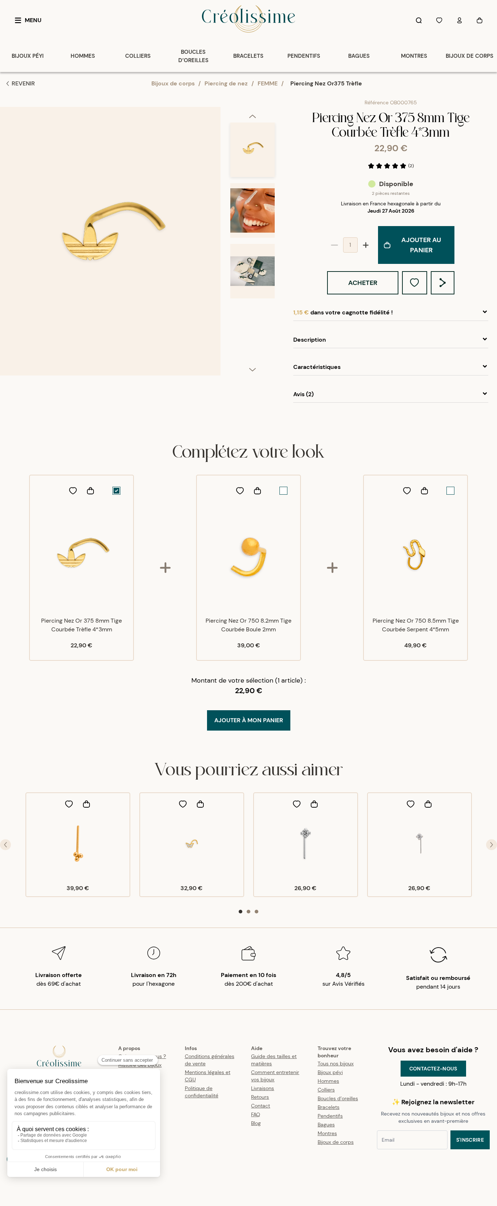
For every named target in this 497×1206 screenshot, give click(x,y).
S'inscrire (470, 1140)
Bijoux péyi (330, 1072)
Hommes (328, 1081)
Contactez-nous (433, 1068)
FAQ (255, 1114)
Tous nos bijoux (336, 1063)
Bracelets (328, 1107)
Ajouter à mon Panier (248, 720)
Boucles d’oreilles (338, 1098)
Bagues (326, 1124)
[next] (252, 369)
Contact (260, 1105)
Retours (260, 1097)
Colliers (326, 1089)
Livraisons (262, 1088)
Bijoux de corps (173, 83)
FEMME (268, 83)
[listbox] (252, 244)
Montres (327, 1133)
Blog (256, 1123)
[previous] (252, 115)
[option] (252, 152)
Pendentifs (330, 1116)
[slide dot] (240, 911)
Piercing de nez (226, 83)
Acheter (362, 282)
